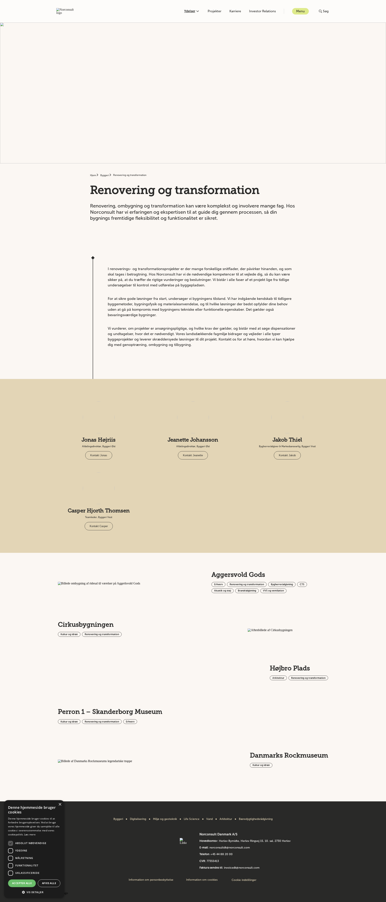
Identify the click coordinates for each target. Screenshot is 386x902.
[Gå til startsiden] (67, 11)
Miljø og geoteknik (165, 819)
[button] (34, 892)
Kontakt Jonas (98, 455)
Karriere (235, 11)
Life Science (191, 819)
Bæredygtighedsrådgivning (256, 819)
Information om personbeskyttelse (151, 879)
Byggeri (105, 175)
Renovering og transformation (129, 175)
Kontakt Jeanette (193, 455)
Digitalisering (138, 819)
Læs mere (30, 834)
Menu (300, 11)
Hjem (93, 175)
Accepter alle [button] (22, 883)
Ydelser (189, 11)
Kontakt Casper (99, 526)
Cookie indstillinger (244, 880)
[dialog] (34, 849)
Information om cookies (202, 879)
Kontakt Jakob (287, 455)
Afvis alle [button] (49, 883)
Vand (209, 819)
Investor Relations (262, 11)
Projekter (214, 11)
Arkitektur (226, 819)
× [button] (59, 804)
